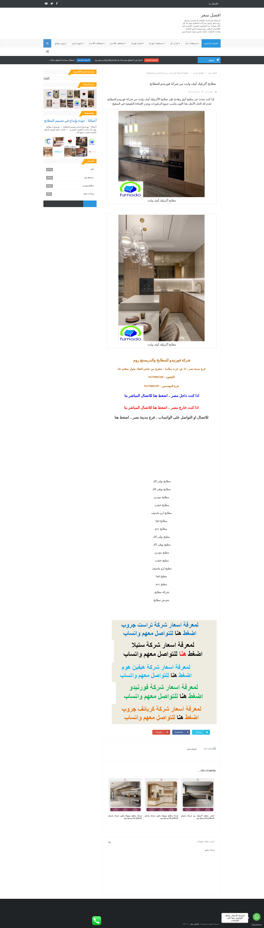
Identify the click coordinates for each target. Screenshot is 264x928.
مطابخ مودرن (88, 185)
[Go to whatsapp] (256, 917)
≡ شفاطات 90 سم (97, 43)
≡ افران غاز (175, 43)
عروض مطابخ (60, 43)
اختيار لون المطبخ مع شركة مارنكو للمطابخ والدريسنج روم (135, 60)
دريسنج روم (89, 177)
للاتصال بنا (213, 4)
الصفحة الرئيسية (211, 43)
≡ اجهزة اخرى (78, 43)
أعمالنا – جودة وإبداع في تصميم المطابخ (70, 120)
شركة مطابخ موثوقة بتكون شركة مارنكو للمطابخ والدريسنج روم (161, 817)
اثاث (92, 169)
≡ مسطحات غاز (192, 43)
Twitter (199, 732)
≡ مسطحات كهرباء (157, 43)
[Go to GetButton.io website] (257, 925)
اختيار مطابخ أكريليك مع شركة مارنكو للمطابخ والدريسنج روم (197, 817)
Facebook (179, 732)
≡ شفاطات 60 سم (118, 43)
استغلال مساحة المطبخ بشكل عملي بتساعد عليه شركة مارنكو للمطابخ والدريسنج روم (56, 60)
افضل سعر (211, 15)
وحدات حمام (88, 194)
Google (159, 732)
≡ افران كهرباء (137, 43)
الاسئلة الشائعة (168, 60)
